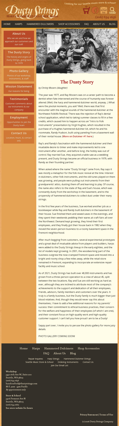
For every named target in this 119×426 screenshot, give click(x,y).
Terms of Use (106, 414)
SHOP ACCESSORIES (69, 24)
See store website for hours (19, 407)
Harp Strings (53, 358)
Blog (73, 353)
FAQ (86, 24)
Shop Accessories (89, 348)
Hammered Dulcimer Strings (77, 358)
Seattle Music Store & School (39, 362)
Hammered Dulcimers (58, 348)
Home (7, 24)
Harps (36, 348)
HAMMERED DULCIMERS (40, 24)
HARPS (18, 24)
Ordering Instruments (68, 362)
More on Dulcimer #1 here (77, 136)
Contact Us (88, 362)
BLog (112, 24)
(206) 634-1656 (105, 16)
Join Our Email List (59, 365)
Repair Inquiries (35, 358)
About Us (99, 24)
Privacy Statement (89, 414)
